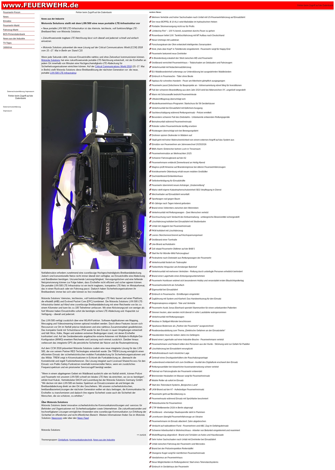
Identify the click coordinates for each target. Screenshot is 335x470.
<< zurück (141, 435)
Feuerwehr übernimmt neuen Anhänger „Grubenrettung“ (178, 185)
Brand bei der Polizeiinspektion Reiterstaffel (172, 448)
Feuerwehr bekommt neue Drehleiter (169, 53)
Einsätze (7, 21)
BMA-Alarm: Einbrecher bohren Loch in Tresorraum (176, 149)
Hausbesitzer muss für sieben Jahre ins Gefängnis (175, 335)
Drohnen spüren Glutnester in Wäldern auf (172, 135)
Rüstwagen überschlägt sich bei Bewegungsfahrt (175, 131)
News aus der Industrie (14, 38)
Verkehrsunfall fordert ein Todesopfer (169, 262)
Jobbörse (7, 47)
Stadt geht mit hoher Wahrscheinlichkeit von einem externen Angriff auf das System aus (193, 140)
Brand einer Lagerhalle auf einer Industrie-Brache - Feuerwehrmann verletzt (188, 339)
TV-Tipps (7, 43)
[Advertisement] (20, 70)
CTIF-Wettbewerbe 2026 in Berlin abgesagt (172, 407)
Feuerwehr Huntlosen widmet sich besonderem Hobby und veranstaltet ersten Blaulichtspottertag (198, 280)
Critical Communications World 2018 (113, 66)
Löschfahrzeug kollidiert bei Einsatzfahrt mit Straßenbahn (179, 221)
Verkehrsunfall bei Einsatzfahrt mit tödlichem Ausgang (177, 108)
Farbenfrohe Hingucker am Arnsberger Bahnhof (174, 267)
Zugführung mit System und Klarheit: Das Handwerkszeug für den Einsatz (186, 299)
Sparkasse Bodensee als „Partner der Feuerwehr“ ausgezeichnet (182, 326)
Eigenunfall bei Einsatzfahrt (165, 289)
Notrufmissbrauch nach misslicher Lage (170, 353)
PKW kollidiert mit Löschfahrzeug (167, 230)
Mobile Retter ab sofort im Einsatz (168, 380)
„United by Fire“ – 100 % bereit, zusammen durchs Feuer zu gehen (183, 31)
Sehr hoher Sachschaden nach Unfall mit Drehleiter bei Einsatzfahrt (184, 439)
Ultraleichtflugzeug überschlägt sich (169, 99)
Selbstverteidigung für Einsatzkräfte (168, 180)
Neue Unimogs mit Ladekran (165, 40)
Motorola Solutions (50, 60)
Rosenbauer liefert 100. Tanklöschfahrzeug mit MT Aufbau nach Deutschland (188, 35)
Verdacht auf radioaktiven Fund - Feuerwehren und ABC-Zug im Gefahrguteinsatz (190, 426)
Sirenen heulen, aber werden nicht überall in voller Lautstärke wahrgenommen (189, 312)
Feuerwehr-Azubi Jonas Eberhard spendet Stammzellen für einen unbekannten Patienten (194, 308)
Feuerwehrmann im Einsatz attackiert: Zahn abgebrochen (179, 421)
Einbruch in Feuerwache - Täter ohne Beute (172, 76)
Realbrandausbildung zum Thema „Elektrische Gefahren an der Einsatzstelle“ (188, 330)
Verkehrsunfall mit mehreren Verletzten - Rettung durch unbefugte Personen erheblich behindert (197, 271)
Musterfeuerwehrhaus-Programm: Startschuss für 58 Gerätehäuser (183, 103)
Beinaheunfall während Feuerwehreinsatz (172, 121)
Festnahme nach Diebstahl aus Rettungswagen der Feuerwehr (181, 258)
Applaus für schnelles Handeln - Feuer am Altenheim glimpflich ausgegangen (188, 81)
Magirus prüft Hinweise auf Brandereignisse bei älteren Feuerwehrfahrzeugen (189, 167)
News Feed (83, 418)
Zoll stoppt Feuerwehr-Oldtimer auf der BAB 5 (173, 249)
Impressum (29, 91)
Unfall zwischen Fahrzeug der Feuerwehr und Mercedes (178, 444)
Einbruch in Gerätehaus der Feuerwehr (170, 466)
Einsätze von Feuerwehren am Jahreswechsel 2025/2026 (179, 144)
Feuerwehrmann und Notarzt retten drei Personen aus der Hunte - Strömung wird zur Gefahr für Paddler (201, 344)
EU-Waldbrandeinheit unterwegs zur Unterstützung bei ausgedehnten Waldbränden (191, 72)
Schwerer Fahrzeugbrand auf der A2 (169, 158)
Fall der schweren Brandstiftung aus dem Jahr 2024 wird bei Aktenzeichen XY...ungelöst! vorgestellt (198, 90)
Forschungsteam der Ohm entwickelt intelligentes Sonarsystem (181, 44)
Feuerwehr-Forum (11, 12)
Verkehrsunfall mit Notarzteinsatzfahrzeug (171, 67)
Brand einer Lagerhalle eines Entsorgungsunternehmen (178, 276)
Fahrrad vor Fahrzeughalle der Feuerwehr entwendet (177, 371)
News (6, 17)
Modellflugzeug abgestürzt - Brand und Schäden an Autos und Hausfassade (188, 435)
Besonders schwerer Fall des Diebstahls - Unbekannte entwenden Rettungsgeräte (191, 117)
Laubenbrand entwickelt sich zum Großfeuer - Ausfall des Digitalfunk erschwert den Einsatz (195, 362)
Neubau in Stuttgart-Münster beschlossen (171, 321)
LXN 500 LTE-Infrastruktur (63, 73)
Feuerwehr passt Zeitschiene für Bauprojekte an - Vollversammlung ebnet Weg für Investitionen (197, 85)
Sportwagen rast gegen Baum (166, 199)
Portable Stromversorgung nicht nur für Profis (173, 26)
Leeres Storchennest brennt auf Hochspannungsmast (177, 235)
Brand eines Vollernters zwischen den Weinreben (175, 208)
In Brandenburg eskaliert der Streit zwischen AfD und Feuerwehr (182, 58)
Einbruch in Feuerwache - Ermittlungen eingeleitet (175, 294)
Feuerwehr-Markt (11, 25)
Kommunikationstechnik (80, 440)
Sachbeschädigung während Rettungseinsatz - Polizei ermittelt (181, 112)
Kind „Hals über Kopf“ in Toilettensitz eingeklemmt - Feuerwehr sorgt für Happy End (191, 49)
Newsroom (56, 418)
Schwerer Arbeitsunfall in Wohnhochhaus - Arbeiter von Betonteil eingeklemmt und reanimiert (196, 430)
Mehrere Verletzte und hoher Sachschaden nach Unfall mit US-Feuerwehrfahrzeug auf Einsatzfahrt (198, 17)
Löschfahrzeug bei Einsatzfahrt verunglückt (172, 348)
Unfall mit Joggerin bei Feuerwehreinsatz (171, 226)
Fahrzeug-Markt (10, 30)
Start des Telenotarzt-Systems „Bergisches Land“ (175, 385)
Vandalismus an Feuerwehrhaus (167, 457)
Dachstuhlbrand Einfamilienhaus (167, 176)
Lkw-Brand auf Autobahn (163, 244)
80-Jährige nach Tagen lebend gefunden (171, 203)
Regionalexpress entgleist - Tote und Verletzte (173, 303)
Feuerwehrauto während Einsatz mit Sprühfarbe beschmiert (180, 398)
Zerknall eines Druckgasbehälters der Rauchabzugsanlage (180, 358)
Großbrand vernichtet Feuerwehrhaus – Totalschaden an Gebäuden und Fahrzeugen (192, 62)
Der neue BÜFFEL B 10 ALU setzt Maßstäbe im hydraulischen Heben (184, 22)
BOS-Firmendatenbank (14, 34)
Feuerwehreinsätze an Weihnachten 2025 (172, 153)
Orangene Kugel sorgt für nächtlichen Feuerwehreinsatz (178, 453)
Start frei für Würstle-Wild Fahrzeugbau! (170, 253)
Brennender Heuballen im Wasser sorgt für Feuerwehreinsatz (181, 376)
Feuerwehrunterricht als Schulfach (168, 285)
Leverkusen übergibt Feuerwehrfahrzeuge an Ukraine (177, 417)
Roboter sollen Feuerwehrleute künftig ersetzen (174, 126)
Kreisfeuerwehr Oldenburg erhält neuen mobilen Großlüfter (180, 171)
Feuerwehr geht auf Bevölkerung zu (169, 394)
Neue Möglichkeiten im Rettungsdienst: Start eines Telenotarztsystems (185, 462)
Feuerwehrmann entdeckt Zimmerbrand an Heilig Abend (178, 162)
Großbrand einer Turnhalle (164, 239)
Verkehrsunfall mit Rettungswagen (168, 317)
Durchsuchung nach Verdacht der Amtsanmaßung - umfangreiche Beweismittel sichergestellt (195, 217)
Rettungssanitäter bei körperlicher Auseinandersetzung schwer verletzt (185, 367)
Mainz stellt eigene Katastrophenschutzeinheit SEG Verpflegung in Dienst (186, 190)
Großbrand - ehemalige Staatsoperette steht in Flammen (178, 412)
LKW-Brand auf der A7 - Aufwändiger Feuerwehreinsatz (178, 389)
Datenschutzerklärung (16, 91)
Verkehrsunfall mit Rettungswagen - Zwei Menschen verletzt (180, 212)
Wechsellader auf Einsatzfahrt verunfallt (170, 194)
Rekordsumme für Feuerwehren (167, 403)
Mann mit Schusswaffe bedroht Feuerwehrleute (174, 94)
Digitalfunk (63, 440)
